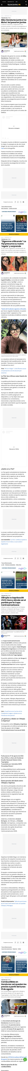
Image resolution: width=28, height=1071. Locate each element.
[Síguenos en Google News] (23, 202)
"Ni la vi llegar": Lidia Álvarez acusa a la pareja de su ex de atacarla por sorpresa (13, 371)
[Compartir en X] (20, 202)
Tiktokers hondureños (10, 564)
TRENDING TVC (7, 15)
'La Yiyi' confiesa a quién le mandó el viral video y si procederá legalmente (14, 542)
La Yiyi (2, 564)
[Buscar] (26, 4)
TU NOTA (4, 1)
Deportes (15, 948)
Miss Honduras (4, 208)
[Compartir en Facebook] (15, 202)
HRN (16, 1)
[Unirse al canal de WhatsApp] (25, 1059)
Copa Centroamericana (6, 948)
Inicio (2, 15)
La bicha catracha (13, 208)
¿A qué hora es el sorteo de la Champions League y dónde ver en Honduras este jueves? (11, 713)
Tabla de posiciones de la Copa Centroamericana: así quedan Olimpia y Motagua (13, 903)
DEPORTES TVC (11, 1)
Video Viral (18, 564)
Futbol (19, 948)
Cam (2, 148)
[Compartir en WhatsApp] (18, 202)
